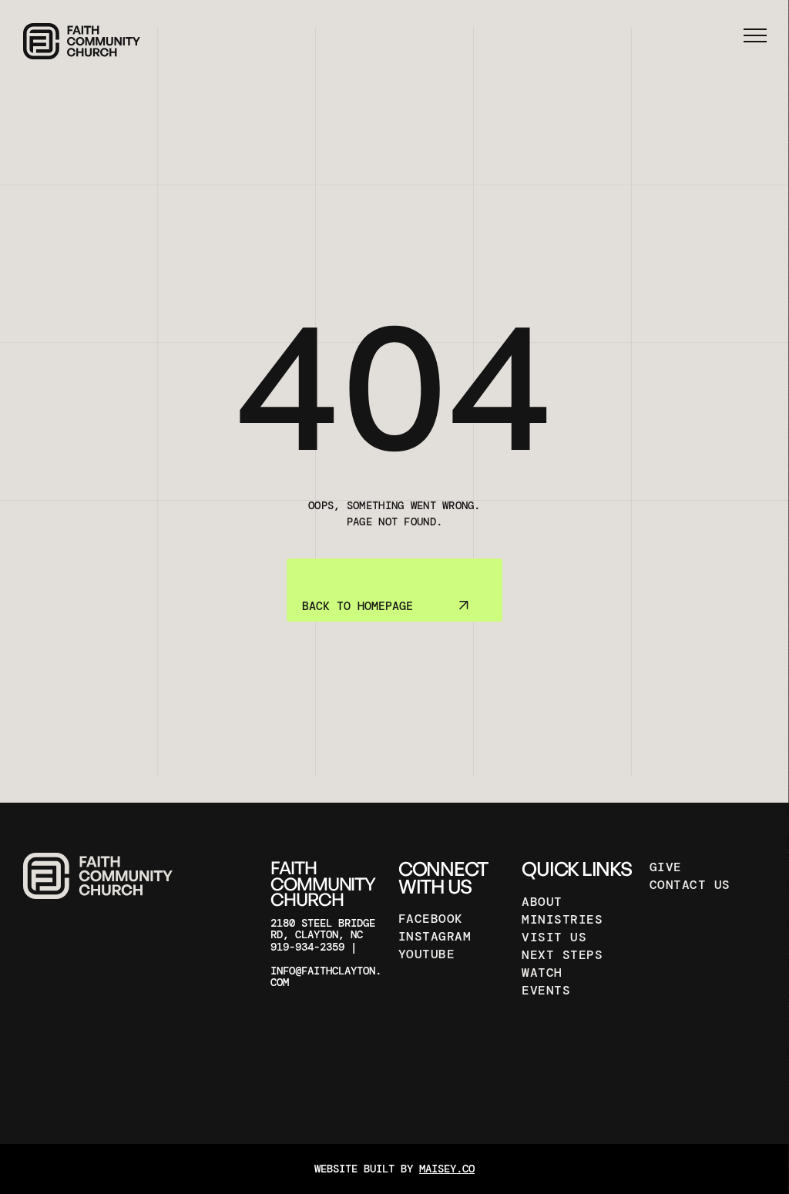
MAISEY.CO (447, 1169)
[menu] (755, 35)
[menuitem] (450, 918)
